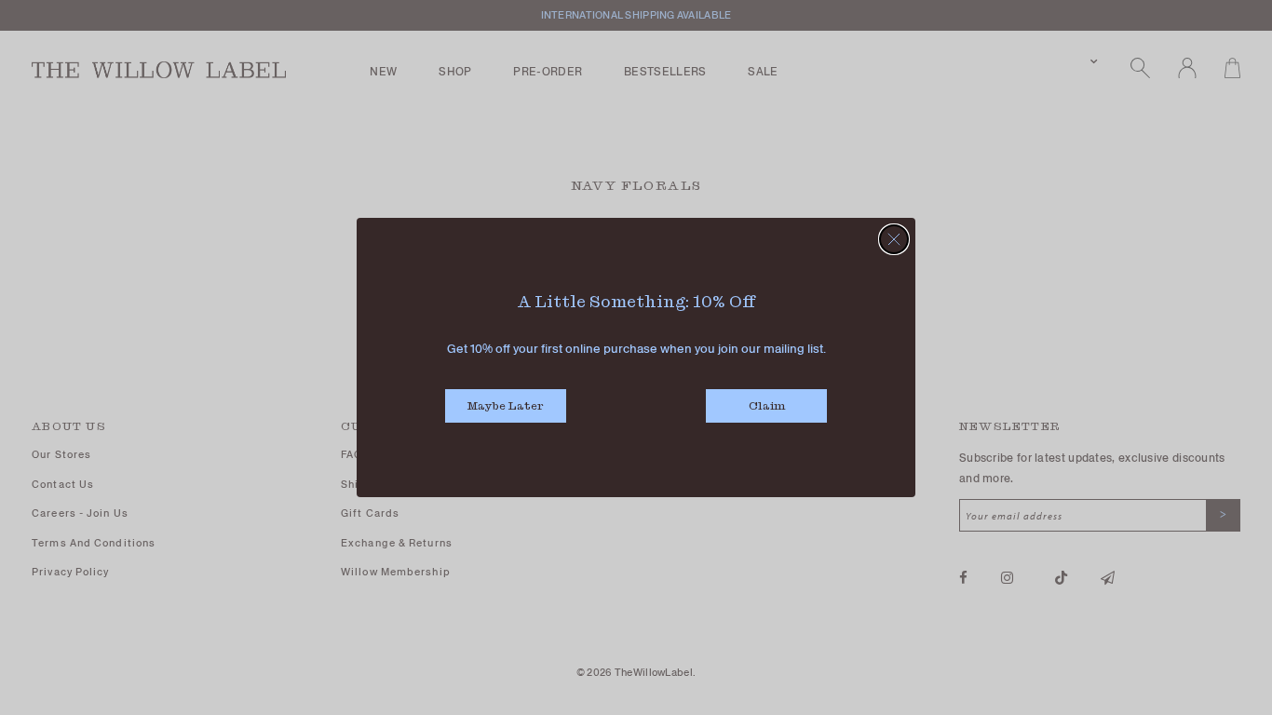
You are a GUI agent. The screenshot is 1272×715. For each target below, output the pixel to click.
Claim (767, 405)
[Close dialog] (894, 239)
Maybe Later (505, 405)
